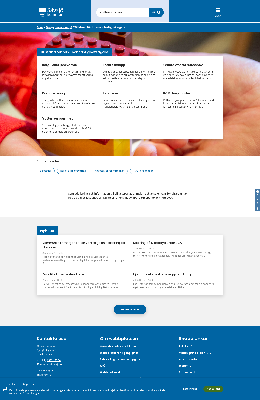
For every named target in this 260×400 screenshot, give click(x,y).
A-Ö (102, 366)
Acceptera (213, 389)
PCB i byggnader (176, 93)
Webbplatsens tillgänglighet (119, 353)
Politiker (187, 346)
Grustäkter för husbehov (183, 65)
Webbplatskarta (111, 372)
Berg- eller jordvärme (59, 65)
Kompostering (53, 93)
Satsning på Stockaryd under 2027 (158, 243)
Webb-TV (185, 366)
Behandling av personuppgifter (120, 359)
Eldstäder (110, 93)
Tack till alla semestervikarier (63, 274)
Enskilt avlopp (114, 65)
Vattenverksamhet (57, 118)
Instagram (45, 374)
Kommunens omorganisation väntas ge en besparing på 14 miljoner (83, 245)
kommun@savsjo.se (51, 364)
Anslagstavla (188, 359)
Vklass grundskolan (195, 353)
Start (40, 27)
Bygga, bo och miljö (59, 27)
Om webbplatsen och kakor (118, 346)
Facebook (45, 370)
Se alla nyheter (130, 309)
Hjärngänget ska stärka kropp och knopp (162, 274)
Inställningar (190, 389)
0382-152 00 (54, 360)
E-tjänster (187, 372)
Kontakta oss (51, 339)
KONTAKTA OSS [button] (257, 201)
